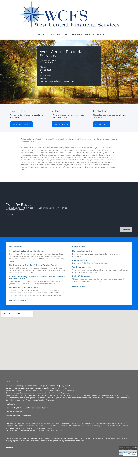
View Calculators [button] (20, 124)
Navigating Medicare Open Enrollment (26, 251)
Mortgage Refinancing (82, 251)
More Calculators (80, 287)
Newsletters (15, 246)
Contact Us (98, 34)
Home (37, 34)
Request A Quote (80, 34)
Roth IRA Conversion (81, 276)
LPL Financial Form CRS (15, 382)
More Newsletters (17, 301)
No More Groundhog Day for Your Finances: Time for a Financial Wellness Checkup (37, 277)
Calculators (78, 246)
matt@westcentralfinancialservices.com (57, 81)
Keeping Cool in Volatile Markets (23, 288)
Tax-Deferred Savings (81, 267)
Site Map (9, 447)
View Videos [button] (60, 124)
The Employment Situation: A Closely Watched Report (33, 265)
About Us (47, 34)
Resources (62, 34)
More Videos (11, 215)
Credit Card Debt (79, 260)
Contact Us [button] (100, 124)
